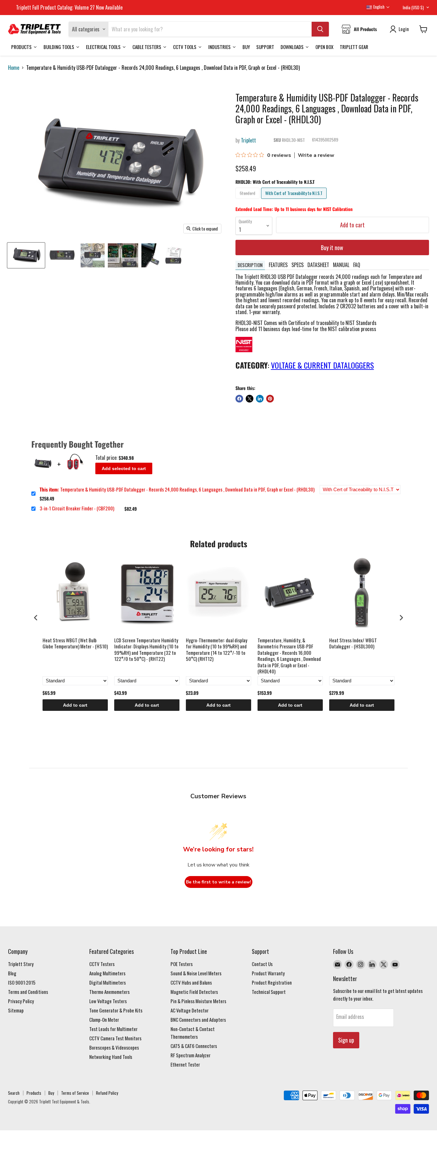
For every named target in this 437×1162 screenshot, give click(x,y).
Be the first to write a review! (218, 882)
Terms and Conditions (28, 991)
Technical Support (269, 991)
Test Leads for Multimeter (113, 1028)
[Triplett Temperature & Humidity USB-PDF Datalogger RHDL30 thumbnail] (26, 255)
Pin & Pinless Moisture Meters (198, 1000)
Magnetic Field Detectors (194, 991)
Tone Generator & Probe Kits (115, 1010)
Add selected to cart (124, 468)
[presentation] (35, 618)
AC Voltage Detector (190, 1010)
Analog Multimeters (107, 973)
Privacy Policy (21, 1000)
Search (14, 1093)
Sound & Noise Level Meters (196, 973)
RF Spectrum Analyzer (191, 1055)
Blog (12, 973)
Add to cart (75, 705)
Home (13, 67)
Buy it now (332, 247)
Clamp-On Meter (104, 1019)
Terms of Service (75, 1093)
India (413, 7)
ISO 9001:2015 (22, 982)
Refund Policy (107, 1093)
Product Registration (272, 982)
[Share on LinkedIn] (260, 398)
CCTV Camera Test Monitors (115, 1038)
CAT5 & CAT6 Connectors (194, 1045)
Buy (51, 1093)
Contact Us (262, 963)
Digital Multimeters (107, 982)
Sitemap (16, 1010)
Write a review (316, 155)
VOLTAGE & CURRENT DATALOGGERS (322, 365)
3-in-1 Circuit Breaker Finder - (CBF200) (77, 508)
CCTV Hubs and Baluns (191, 982)
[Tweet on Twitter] (249, 398)
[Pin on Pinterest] (270, 398)
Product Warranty (268, 973)
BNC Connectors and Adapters (198, 1019)
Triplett (248, 140)
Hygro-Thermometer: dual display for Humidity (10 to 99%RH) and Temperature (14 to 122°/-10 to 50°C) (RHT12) (216, 649)
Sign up (346, 1040)
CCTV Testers (102, 963)
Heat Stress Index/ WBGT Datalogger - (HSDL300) (353, 643)
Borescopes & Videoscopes (114, 1047)
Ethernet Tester (185, 1064)
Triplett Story (21, 963)
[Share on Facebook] (239, 398)
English (378, 7)
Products (34, 1093)
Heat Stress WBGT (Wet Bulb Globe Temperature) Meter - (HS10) (75, 643)
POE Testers (182, 963)
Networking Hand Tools (110, 1056)
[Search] (320, 29)
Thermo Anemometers (109, 991)
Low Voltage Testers (108, 1000)
